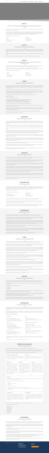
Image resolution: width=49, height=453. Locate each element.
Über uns (21, 1)
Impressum (32, 443)
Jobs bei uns (35, 1)
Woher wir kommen (30, 1)
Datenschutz (33, 444)
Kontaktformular (40, 1)
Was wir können (25, 1)
